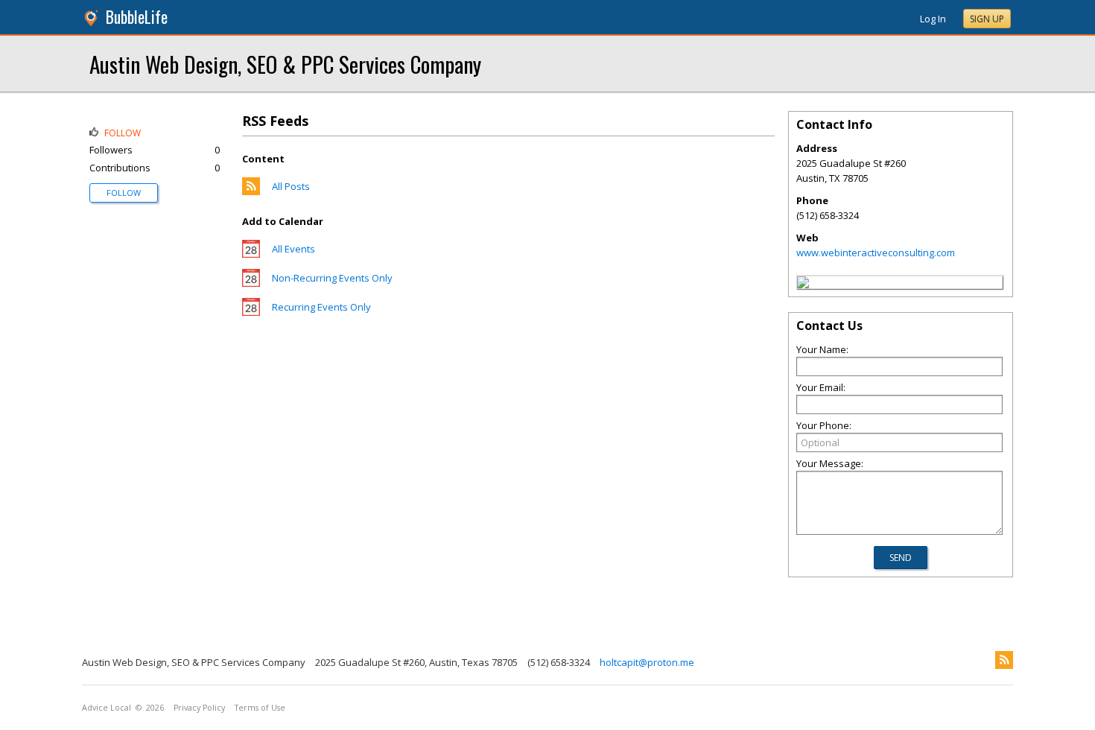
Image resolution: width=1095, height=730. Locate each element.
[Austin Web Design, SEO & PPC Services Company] (803, 284)
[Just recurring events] (251, 312)
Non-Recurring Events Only (332, 278)
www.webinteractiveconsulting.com (875, 252)
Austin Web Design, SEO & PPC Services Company (285, 64)
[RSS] (1004, 660)
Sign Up (987, 19)
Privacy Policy (199, 707)
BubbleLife (137, 16)
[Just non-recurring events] (251, 283)
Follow (124, 192)
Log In (933, 18)
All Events (293, 249)
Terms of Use (260, 707)
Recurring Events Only (321, 307)
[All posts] (251, 191)
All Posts (291, 186)
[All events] (251, 254)
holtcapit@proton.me (647, 662)
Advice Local (106, 707)
